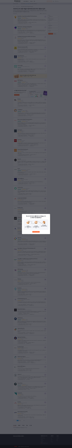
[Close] (49, 215)
